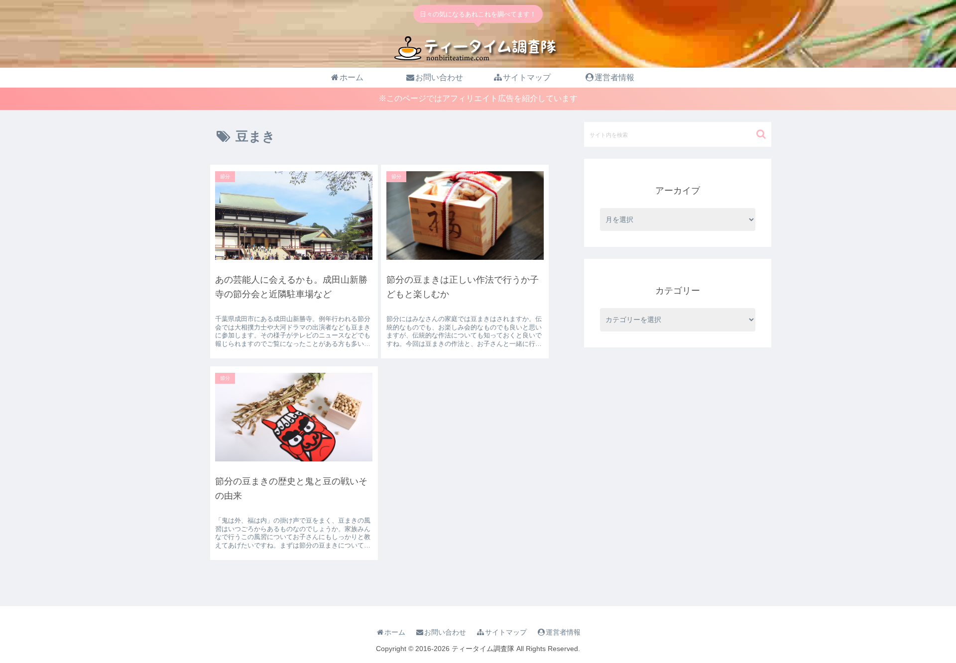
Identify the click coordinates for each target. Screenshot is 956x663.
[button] (761, 134)
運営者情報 (563, 632)
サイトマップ (506, 632)
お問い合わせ (445, 632)
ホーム (394, 632)
